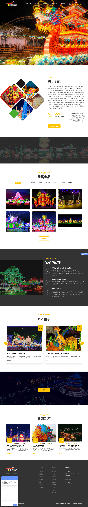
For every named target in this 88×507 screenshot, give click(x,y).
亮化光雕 (48, 182)
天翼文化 (40, 476)
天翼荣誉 (40, 482)
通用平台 (63, 3)
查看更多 (53, 126)
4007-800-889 (78, 4)
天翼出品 (54, 3)
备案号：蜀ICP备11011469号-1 (63, 503)
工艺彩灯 (63, 182)
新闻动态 (45, 3)
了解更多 (11, 49)
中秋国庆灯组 (55, 492)
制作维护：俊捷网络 (77, 503)
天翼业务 (40, 484)
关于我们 (37, 3)
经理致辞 (40, 479)
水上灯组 (25, 182)
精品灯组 (18, 182)
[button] (77, 59)
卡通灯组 (40, 182)
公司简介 (40, 471)
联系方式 (44, 390)
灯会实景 (70, 182)
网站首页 (28, 3)
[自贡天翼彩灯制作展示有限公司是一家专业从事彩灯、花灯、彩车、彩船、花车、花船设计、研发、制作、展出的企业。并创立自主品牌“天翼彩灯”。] (11, 3)
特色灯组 (33, 182)
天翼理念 (40, 474)
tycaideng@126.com (69, 483)
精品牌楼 (55, 182)
